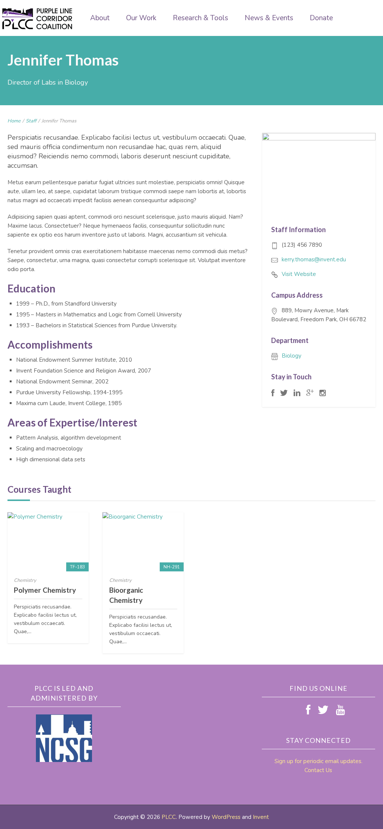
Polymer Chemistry (45, 590)
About (100, 18)
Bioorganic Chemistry (126, 595)
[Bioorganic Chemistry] (143, 541)
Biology (291, 355)
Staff (31, 121)
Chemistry (25, 580)
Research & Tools (200, 18)
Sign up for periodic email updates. (318, 761)
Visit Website (299, 274)
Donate (321, 18)
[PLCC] (37, 19)
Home (14, 121)
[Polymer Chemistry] (48, 541)
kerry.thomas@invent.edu (314, 259)
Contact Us (318, 770)
